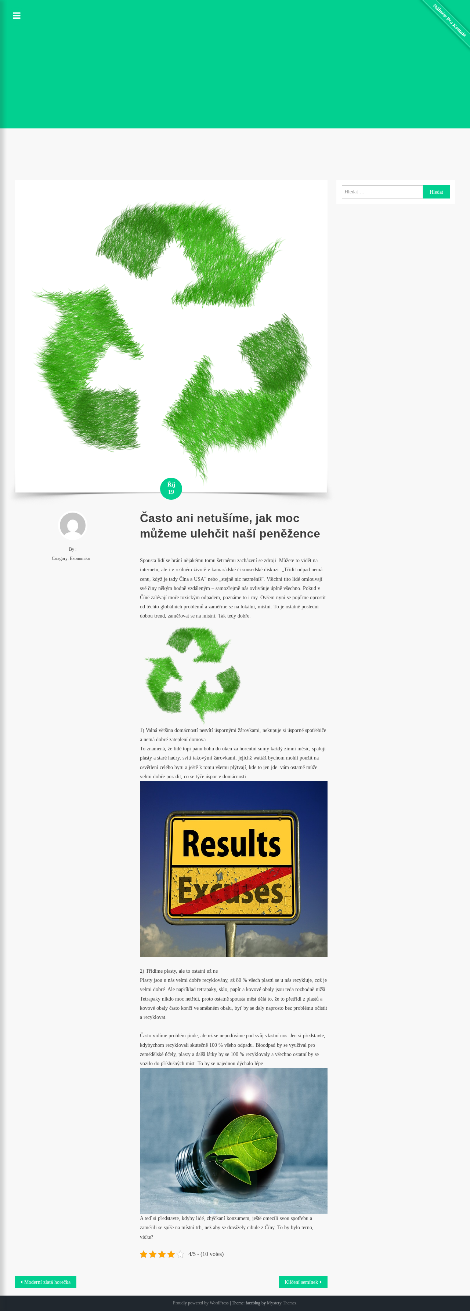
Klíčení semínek (301, 1282)
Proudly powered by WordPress (201, 1302)
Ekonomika (80, 558)
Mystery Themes (281, 1302)
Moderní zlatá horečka (47, 1282)
